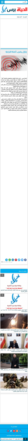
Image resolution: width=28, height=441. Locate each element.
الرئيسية (25, 17)
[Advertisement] (14, 33)
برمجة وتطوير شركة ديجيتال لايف (14, 435)
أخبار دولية (19, 17)
